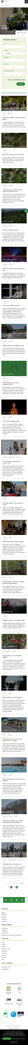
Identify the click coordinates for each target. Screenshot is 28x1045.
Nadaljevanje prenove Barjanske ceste (13, 345)
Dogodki (4, 917)
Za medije (4, 921)
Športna (4, 957)
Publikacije (4, 919)
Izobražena (4, 953)
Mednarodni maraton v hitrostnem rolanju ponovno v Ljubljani (12, 739)
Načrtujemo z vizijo (6, 967)
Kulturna (4, 955)
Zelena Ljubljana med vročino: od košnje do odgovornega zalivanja (13, 582)
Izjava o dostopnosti (14, 1028)
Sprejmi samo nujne (19, 1038)
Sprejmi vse (6, 1038)
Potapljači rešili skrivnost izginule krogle (13, 620)
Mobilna (3, 946)
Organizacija (5, 928)
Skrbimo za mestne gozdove (10, 230)
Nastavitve (14, 1042)
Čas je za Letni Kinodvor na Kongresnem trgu (13, 269)
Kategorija (6, 57)
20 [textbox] (5, 74)
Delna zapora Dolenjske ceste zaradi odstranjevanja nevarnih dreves (12, 821)
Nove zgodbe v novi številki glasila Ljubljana (12, 656)
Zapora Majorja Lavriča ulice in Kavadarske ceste (10, 383)
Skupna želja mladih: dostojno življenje (12, 541)
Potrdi (21, 84)
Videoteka (4, 915)
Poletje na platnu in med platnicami (12, 697)
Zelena (3, 942)
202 (22, 883)
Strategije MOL (5, 969)
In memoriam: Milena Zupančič (10, 305)
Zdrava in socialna (6, 949)
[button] (16, 79)
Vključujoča (4, 951)
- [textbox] (4, 46)
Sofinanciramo (5, 933)
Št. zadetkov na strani (9, 70)
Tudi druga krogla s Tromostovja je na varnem (12, 503)
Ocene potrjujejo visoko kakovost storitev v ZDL (11, 462)
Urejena (3, 944)
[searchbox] (12, 53)
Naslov (5, 64)
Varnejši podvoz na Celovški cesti (11, 864)
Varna (3, 959)
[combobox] (14, 46)
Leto (5, 43)
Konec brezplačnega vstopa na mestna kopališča (13, 780)
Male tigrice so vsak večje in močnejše (13, 154)
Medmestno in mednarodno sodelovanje (11, 935)
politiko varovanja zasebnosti (17, 1035)
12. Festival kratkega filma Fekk (10, 421)
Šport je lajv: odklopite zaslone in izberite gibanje (13, 118)
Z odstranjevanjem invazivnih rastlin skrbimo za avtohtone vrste (12, 190)
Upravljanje (4, 930)
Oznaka (5, 50)
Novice (3, 912)
